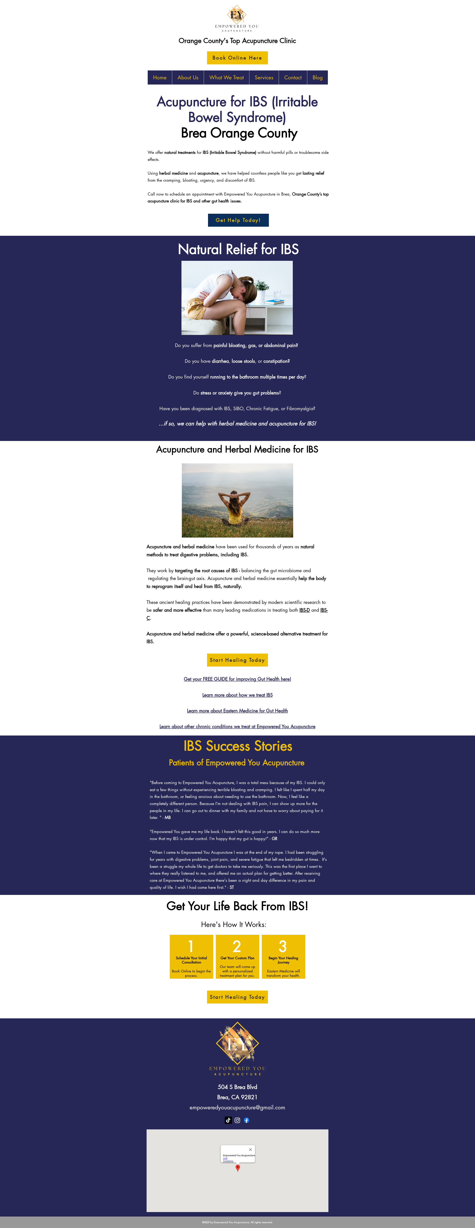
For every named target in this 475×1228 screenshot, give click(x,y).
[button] (226, 77)
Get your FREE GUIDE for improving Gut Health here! (237, 679)
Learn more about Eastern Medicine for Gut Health (237, 711)
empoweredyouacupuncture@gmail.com (237, 1107)
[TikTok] (228, 1120)
